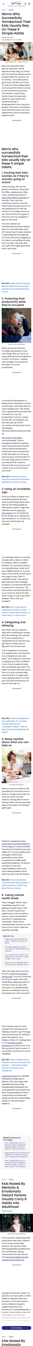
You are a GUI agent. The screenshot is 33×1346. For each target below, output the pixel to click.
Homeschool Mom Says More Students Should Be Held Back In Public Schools (15, 479)
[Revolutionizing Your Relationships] (16, 3)
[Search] (24, 4)
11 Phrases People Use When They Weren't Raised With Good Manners (17, 949)
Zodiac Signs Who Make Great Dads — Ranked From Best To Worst (16, 941)
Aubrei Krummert (8, 37)
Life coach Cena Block (12, 437)
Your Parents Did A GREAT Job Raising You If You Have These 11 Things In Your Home (17, 957)
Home (4, 10)
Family (11, 10)
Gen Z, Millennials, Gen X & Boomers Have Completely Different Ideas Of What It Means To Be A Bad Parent (15, 1146)
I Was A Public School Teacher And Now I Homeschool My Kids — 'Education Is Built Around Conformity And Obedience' (16, 1065)
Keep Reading (16, 1328)
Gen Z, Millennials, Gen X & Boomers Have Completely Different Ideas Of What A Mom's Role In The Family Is (15, 1164)
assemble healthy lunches (14, 197)
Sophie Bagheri (7, 1211)
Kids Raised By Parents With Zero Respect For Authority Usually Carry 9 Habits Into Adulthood (17, 1155)
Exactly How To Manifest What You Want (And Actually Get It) (17, 964)
